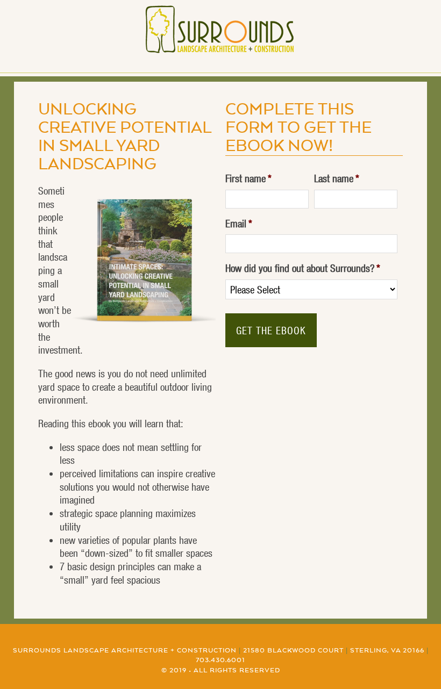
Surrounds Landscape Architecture (220, 29)
